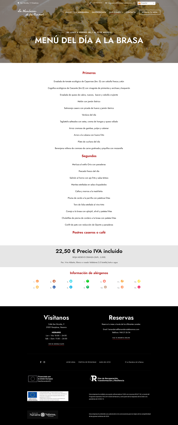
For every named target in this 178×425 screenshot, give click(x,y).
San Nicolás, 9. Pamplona (29, 3)
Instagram (44, 362)
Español (144, 3)
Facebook (40, 362)
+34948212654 (97, 3)
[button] (149, 12)
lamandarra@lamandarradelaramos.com (122, 3)
